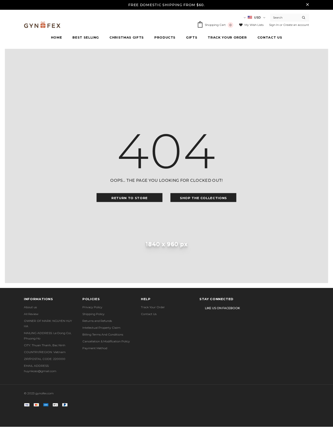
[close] (307, 4)
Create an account (296, 25)
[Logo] (42, 24)
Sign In (274, 25)
